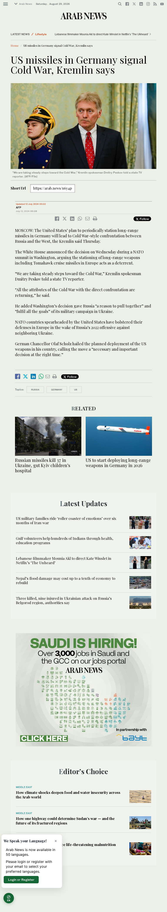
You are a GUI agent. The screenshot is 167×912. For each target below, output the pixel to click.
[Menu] (5, 4)
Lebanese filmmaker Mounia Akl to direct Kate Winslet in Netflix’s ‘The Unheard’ (63, 560)
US (75, 389)
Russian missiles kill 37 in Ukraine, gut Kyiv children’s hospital (42, 465)
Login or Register (21, 879)
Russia (35, 389)
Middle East (24, 787)
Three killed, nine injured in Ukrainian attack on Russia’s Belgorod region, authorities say (64, 600)
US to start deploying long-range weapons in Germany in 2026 (118, 462)
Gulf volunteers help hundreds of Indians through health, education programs (64, 540)
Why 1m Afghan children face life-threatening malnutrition (66, 844)
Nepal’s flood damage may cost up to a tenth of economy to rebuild (79, 34)
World (39, 34)
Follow (144, 219)
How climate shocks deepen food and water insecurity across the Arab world (68, 794)
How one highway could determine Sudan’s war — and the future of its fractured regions (65, 820)
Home (15, 45)
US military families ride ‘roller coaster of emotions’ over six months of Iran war (66, 520)
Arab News (25, 3)
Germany (56, 389)
